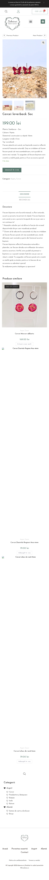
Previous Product (12, 35)
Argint (13, 179)
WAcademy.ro (24, 868)
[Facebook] (43, 21)
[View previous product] (4, 35)
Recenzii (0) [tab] (24, 200)
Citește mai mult (24, 344)
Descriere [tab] (24, 194)
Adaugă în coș (12, 170)
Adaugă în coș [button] (24, 553)
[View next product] (45, 35)
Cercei (18, 179)
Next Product (37, 35)
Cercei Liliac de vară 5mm (24, 751)
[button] (31, 21)
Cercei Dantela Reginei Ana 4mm (24, 542)
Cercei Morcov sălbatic (24, 334)
